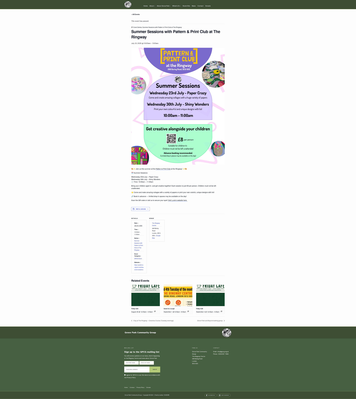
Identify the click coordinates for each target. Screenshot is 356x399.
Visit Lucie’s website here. (177, 200)
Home (146, 6)
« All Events (135, 14)
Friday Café (134, 309)
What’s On (176, 6)
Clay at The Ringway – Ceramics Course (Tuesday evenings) (153, 321)
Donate (208, 6)
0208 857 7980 (223, 354)
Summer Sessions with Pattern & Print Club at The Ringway (138, 245)
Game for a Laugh (169, 309)
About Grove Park (163, 6)
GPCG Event (138, 258)
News (194, 6)
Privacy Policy (131, 378)
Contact (200, 6)
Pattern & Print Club (163, 169)
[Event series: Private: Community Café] (154, 311)
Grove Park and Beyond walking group (210, 321)
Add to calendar (141, 209)
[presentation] (145, 295)
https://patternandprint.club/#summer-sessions (139, 267)
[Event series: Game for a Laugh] (188, 311)
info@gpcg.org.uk (223, 352)
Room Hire (186, 6)
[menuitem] (152, 6)
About (151, 6)
